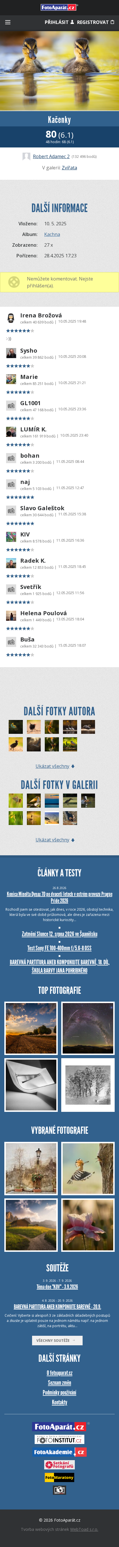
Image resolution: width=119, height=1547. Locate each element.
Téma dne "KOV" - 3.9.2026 (57, 1286)
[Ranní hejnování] (52, 818)
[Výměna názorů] (52, 744)
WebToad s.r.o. (84, 1529)
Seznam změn (59, 1383)
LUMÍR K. (33, 429)
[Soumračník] (16, 818)
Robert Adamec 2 (51, 156)
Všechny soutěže (54, 1340)
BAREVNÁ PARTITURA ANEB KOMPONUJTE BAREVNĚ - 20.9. (57, 1306)
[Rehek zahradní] (70, 744)
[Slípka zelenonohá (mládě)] (34, 727)
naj (25, 481)
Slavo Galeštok (42, 508)
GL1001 (30, 403)
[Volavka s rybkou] (88, 727)
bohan (30, 455)
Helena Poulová (43, 613)
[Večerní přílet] (52, 801)
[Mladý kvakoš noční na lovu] (70, 801)
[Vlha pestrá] (52, 727)
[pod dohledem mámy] (70, 818)
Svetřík (30, 586)
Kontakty (59, 1402)
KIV (25, 534)
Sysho (28, 350)
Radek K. (33, 560)
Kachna (52, 234)
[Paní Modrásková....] (16, 801)
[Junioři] (88, 801)
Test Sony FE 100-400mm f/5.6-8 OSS (59, 948)
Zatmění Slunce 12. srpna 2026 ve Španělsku (59, 934)
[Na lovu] (70, 727)
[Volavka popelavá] (34, 744)
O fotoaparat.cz (59, 1373)
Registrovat (93, 22)
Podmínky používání (59, 1392)
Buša (27, 639)
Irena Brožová (41, 315)
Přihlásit (57, 22)
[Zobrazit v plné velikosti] (59, 71)
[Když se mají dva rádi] (16, 727)
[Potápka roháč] (34, 818)
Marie (29, 376)
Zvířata (69, 167)
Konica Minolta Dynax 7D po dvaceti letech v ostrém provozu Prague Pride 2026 (59, 897)
